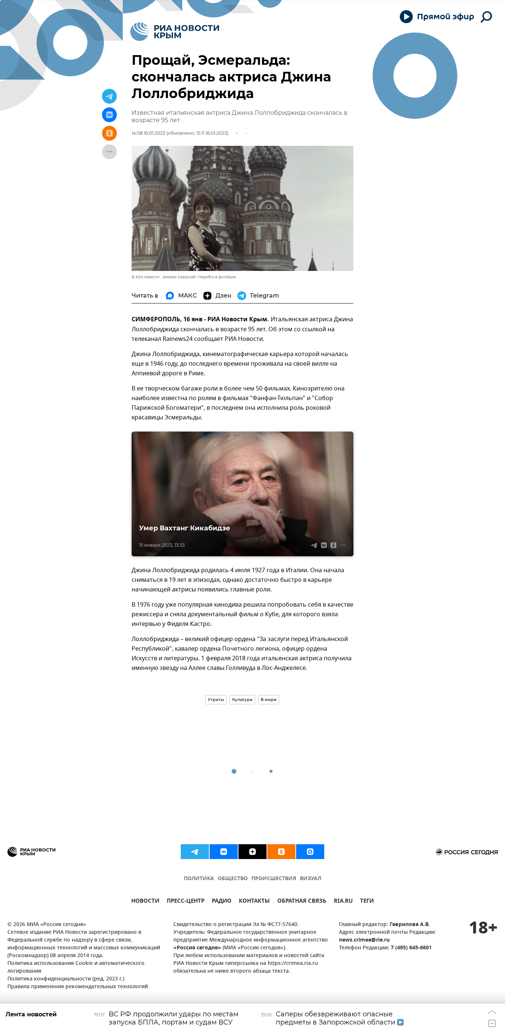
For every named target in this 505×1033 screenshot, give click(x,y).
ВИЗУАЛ (310, 879)
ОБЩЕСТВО (233, 879)
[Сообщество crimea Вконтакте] (224, 851)
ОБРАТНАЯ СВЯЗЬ (301, 902)
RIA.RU (343, 902)
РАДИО (221, 902)
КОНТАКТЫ (254, 902)
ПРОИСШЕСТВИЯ (273, 879)
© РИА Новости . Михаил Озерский (163, 277)
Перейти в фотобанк (217, 277)
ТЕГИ (367, 902)
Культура (242, 699)
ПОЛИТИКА (199, 879)
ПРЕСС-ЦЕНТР (185, 902)
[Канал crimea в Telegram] (195, 851)
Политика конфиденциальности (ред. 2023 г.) (65, 979)
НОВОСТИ (145, 902)
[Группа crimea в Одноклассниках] (281, 851)
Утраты (216, 699)
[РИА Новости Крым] (175, 32)
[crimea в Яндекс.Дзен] (252, 851)
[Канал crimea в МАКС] (310, 851)
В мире (269, 699)
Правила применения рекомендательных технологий (77, 987)
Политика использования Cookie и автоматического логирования (76, 967)
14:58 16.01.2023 (148, 133)
